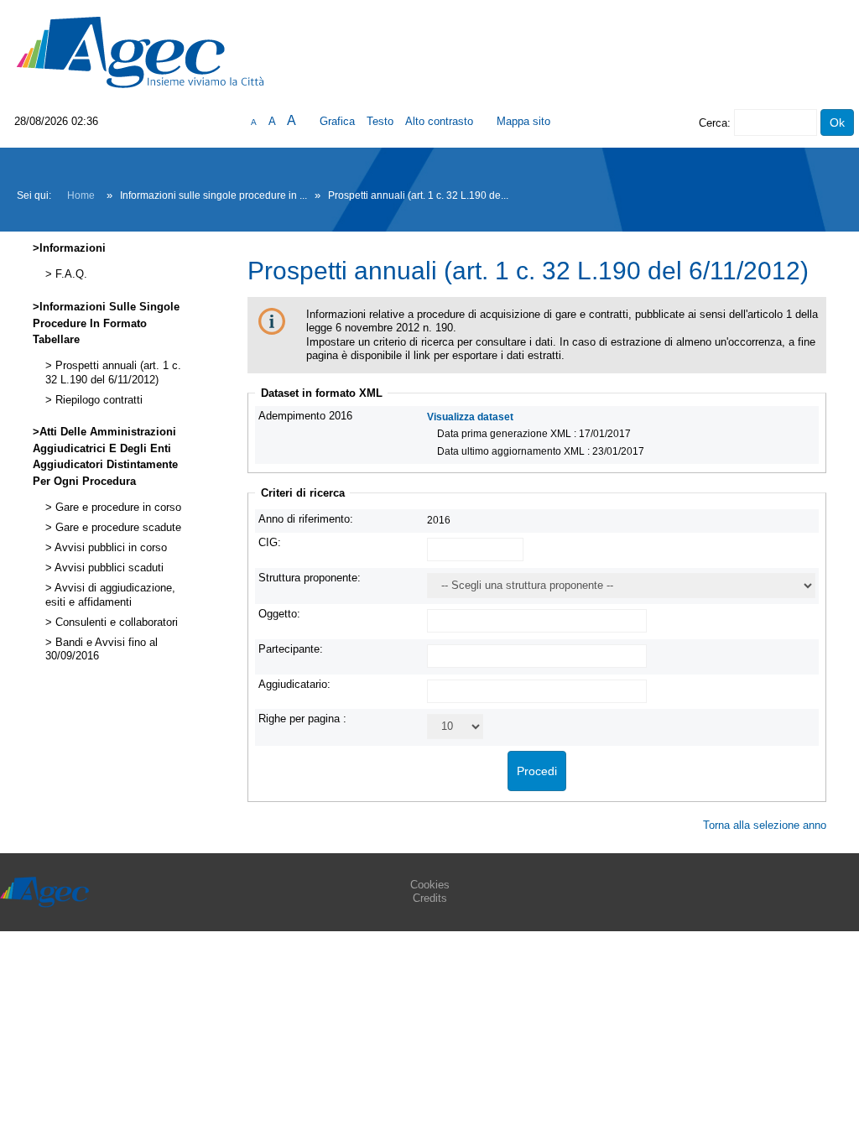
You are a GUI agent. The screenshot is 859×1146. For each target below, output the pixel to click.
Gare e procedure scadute (116, 528)
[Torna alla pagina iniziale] (140, 51)
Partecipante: (290, 649)
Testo (380, 121)
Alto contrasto (439, 121)
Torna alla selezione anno (764, 825)
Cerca (713, 123)
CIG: (269, 542)
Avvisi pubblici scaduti (108, 568)
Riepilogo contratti (97, 400)
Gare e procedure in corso (116, 507)
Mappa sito (523, 121)
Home (81, 195)
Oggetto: (279, 613)
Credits (430, 898)
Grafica (337, 121)
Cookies (430, 884)
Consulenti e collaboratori (115, 622)
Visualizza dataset (470, 416)
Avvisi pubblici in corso (109, 548)
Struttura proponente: (309, 577)
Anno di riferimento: (305, 519)
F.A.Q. (69, 274)
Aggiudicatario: (294, 684)
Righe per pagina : (302, 718)
